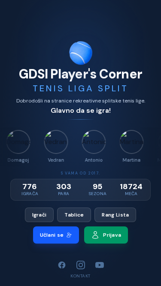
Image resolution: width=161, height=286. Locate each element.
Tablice (74, 214)
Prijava (112, 235)
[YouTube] (99, 265)
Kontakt (80, 276)
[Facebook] (62, 265)
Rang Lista (115, 214)
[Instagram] (80, 265)
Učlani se (52, 235)
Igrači (39, 214)
